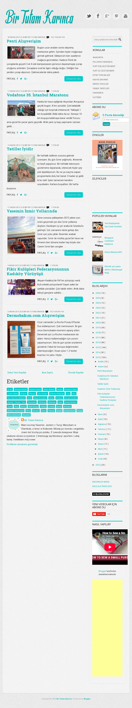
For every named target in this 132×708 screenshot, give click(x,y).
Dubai (59, 410)
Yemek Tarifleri (70, 402)
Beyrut (23, 406)
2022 (98, 313)
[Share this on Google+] (26, 78)
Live (68, 393)
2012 (98, 465)
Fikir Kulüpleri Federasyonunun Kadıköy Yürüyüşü (38, 271)
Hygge (79, 410)
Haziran (102, 434)
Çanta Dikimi (13, 393)
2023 (98, 308)
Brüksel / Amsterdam (16, 410)
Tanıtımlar (32, 402)
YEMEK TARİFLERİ (101, 88)
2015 (98, 347)
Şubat (101, 454)
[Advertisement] (107, 628)
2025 (98, 298)
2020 (98, 322)
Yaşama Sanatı (35, 389)
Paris (28, 410)
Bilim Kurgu (33, 406)
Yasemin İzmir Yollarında (32, 211)
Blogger (102, 571)
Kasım (101, 366)
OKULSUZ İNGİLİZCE (102, 486)
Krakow (23, 393)
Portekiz (36, 410)
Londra (51, 406)
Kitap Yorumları (40, 398)
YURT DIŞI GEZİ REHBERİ (104, 66)
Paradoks (26, 414)
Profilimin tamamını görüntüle (22, 444)
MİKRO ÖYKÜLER (100, 84)
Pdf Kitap (42, 402)
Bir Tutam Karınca (33, 420)
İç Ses (10, 389)
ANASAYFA (98, 57)
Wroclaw (67, 406)
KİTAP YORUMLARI (101, 75)
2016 (98, 342)
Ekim (100, 414)
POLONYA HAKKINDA (103, 62)
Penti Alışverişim (24, 41)
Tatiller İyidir (20, 148)
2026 (98, 293)
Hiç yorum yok (58, 37)
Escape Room (69, 410)
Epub (60, 402)
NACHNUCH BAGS (100, 482)
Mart (100, 449)
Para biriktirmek (14, 414)
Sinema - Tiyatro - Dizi (16, 402)
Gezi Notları (42, 393)
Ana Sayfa (47, 372)
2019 (98, 327)
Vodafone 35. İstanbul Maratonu (37, 95)
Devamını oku (73, 78)
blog (74, 393)
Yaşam (59, 389)
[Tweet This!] (21, 78)
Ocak (100, 459)
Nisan (101, 444)
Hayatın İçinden (21, 389)
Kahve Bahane (49, 389)
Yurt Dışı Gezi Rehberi (16, 398)
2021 (98, 318)
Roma (59, 406)
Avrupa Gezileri (71, 398)
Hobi (29, 398)
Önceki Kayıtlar (76, 372)
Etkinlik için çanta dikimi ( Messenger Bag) (113, 269)
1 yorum (55, 91)
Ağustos (102, 424)
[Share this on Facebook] (17, 78)
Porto (44, 410)
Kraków (59, 398)
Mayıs (101, 439)
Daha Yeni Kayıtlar (17, 372)
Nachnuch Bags (71, 389)
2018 (98, 332)
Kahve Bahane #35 (113, 252)
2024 (98, 303)
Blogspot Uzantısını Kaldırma (109, 241)
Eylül (100, 419)
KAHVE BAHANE (100, 79)
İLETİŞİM (97, 97)
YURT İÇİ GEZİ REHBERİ (103, 71)
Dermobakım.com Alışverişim (36, 315)
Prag (16, 406)
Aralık (101, 361)
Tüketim (51, 410)
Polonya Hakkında (57, 393)
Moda (51, 398)
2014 (98, 352)
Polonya (32, 393)
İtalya (10, 406)
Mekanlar (52, 402)
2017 (98, 337)
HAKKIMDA (98, 93)
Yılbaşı (43, 406)
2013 (98, 357)
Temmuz (102, 429)
